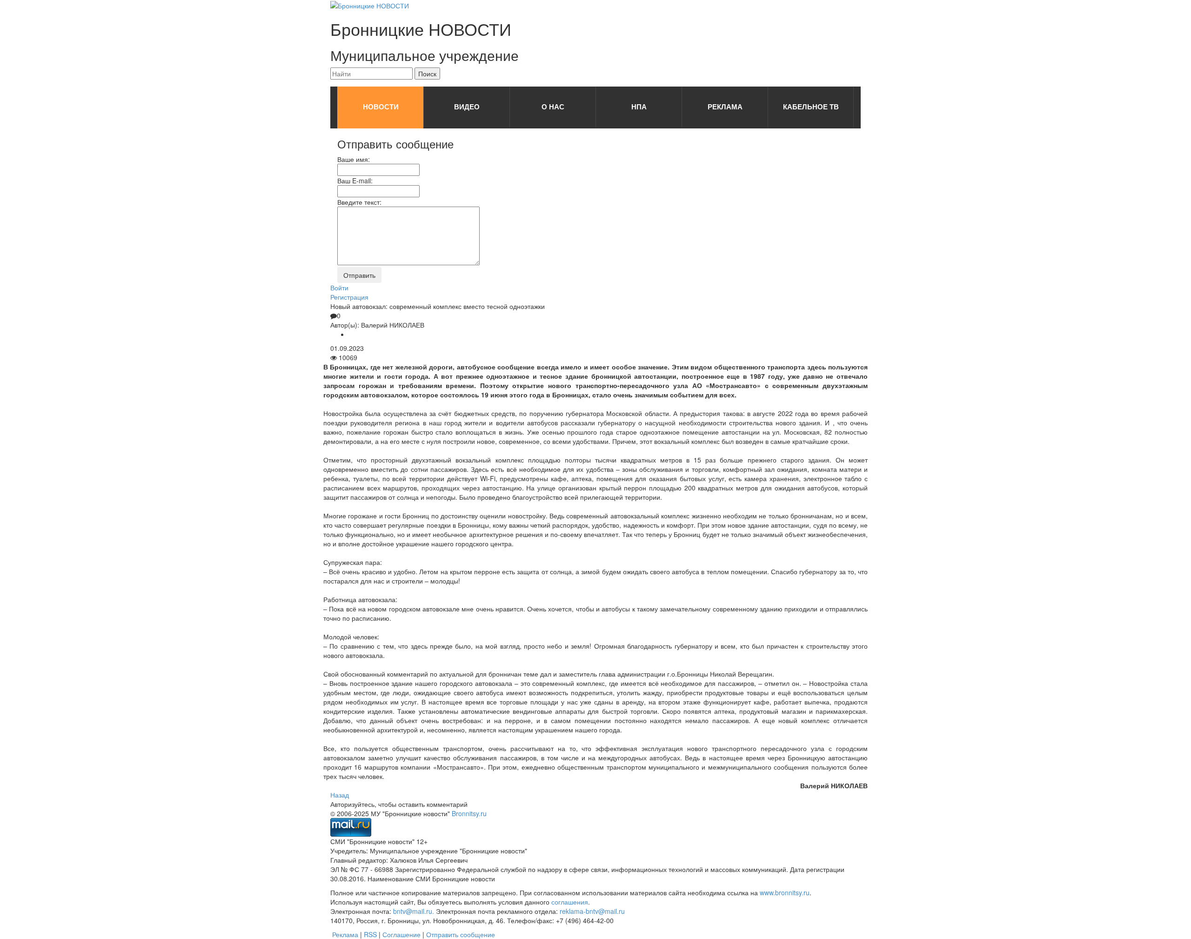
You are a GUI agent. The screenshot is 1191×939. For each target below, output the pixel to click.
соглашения (569, 901)
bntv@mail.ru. (413, 911)
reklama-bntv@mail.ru (592, 911)
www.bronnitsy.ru (785, 892)
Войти (339, 287)
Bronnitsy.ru (469, 813)
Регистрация (349, 297)
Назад (339, 794)
